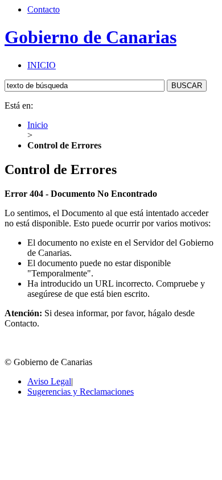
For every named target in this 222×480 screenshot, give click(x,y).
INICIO (41, 65)
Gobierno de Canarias (90, 37)
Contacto (43, 9)
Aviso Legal (49, 381)
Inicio (37, 125)
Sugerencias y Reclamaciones (80, 391)
